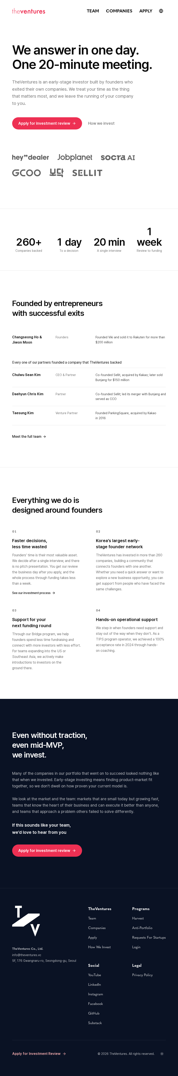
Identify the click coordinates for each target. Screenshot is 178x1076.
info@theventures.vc (26, 955)
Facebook (95, 1004)
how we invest (99, 947)
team (93, 11)
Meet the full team (26, 436)
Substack (95, 1023)
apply (145, 11)
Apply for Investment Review (36, 1054)
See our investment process (31, 593)
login (136, 947)
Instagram (95, 994)
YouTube (94, 975)
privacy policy (142, 975)
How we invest (101, 123)
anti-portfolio (142, 928)
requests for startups (149, 937)
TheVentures (118, 1054)
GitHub (93, 1013)
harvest (138, 918)
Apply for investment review (44, 123)
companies (119, 11)
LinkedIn (94, 984)
